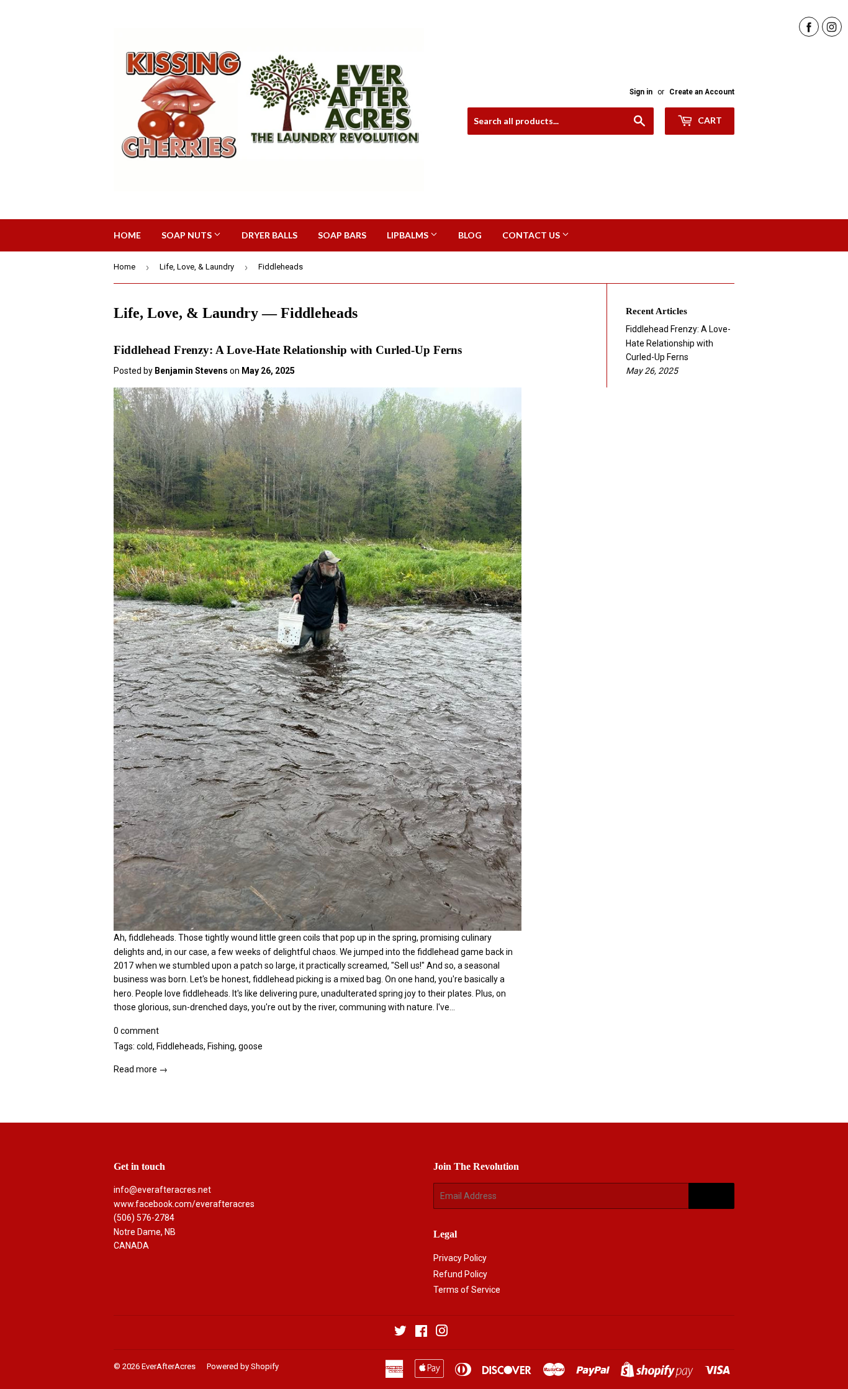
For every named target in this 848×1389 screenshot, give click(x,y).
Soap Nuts (187, 235)
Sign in (640, 92)
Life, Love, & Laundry (197, 266)
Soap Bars (342, 235)
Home (127, 235)
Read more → (141, 1069)
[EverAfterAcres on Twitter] (400, 1332)
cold (145, 1046)
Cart (709, 120)
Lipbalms (408, 235)
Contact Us (532, 235)
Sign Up (711, 1196)
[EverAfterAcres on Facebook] (421, 1332)
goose (250, 1046)
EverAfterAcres (169, 1366)
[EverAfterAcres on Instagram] (442, 1332)
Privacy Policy (460, 1258)
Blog (470, 235)
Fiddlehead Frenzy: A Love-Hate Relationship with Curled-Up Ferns (288, 349)
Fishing (221, 1046)
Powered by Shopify (243, 1366)
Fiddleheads (180, 1046)
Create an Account (701, 92)
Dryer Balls (269, 235)
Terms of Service (466, 1290)
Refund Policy (460, 1274)
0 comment (136, 1031)
